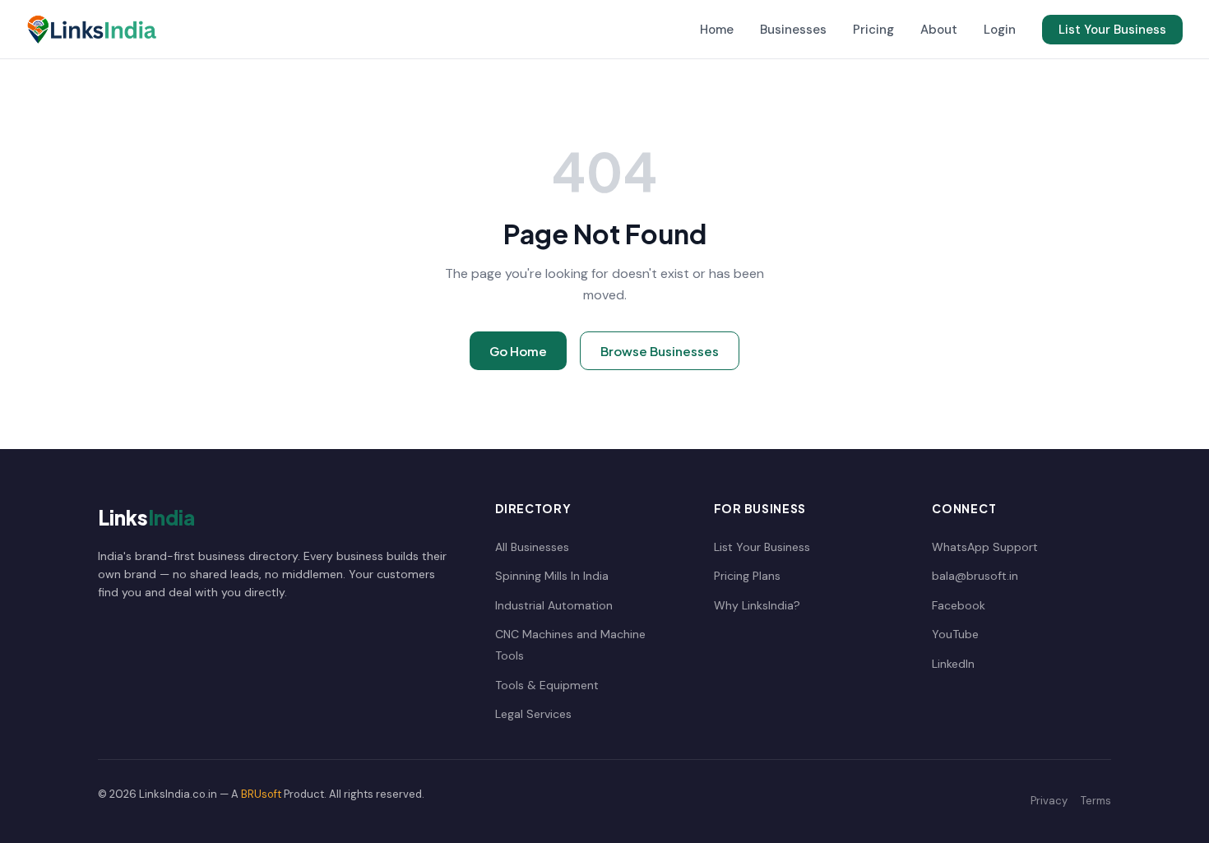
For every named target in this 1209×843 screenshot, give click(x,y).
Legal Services (533, 713)
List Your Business (1112, 29)
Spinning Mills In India (552, 575)
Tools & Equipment (547, 685)
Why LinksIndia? (757, 605)
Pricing (873, 29)
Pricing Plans (747, 575)
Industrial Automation (554, 605)
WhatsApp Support (985, 547)
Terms (1096, 801)
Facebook (958, 605)
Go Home (518, 351)
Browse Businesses (659, 351)
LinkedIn (953, 663)
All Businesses (532, 547)
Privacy (1049, 801)
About (938, 29)
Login (1000, 29)
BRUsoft (261, 794)
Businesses (793, 29)
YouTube (955, 634)
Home (717, 29)
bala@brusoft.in (975, 575)
